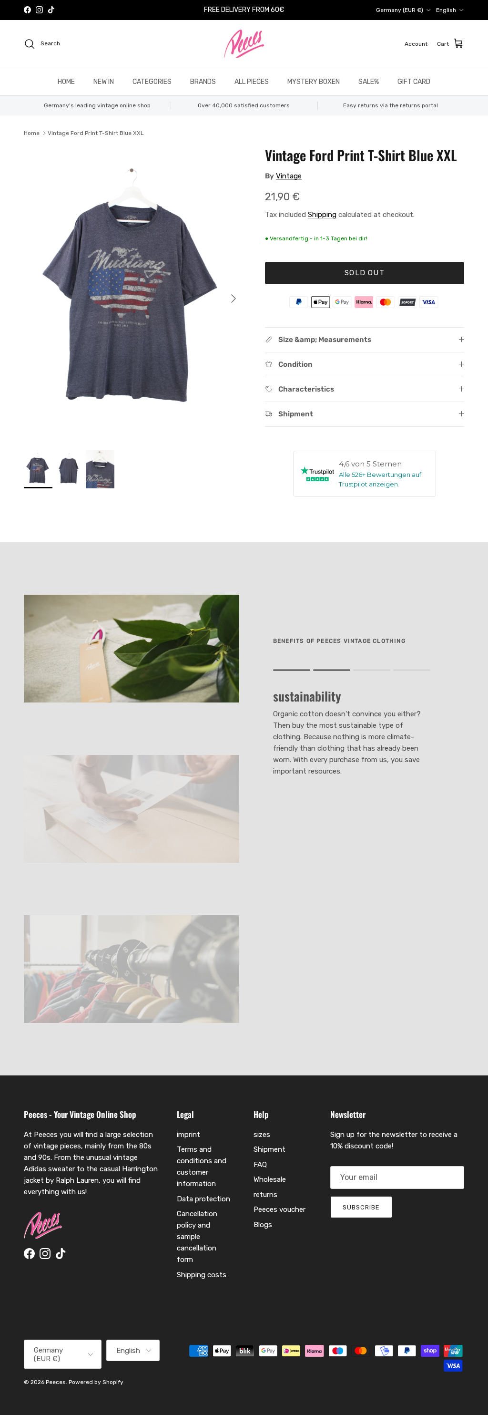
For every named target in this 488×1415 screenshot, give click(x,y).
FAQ (260, 1164)
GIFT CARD (413, 82)
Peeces (56, 1382)
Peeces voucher (279, 1209)
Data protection (203, 1199)
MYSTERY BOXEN (313, 82)
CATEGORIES (152, 82)
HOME (66, 82)
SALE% (368, 82)
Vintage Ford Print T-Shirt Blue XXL (96, 133)
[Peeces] (244, 44)
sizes (262, 1134)
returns (265, 1194)
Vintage (289, 176)
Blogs (263, 1224)
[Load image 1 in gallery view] (134, 294)
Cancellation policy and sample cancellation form (197, 1236)
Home (32, 133)
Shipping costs (201, 1274)
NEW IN (103, 82)
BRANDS (203, 82)
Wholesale (270, 1179)
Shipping (322, 214)
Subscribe (361, 1207)
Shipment (269, 1149)
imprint (188, 1134)
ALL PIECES (251, 82)
